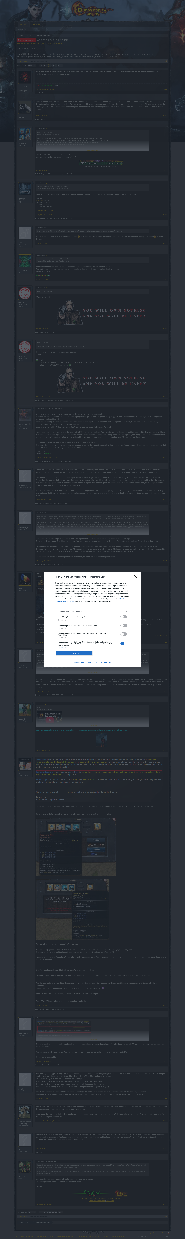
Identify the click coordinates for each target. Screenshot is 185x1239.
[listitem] (92, 611)
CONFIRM (74, 653)
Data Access (92, 662)
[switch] (123, 616)
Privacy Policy (106, 662)
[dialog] (92, 619)
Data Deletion (78, 662)
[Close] (136, 577)
